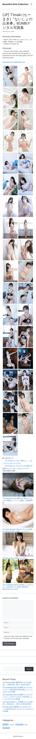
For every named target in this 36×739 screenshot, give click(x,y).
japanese (8, 458)
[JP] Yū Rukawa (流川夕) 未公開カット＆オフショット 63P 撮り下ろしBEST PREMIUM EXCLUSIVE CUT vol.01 (18, 587)
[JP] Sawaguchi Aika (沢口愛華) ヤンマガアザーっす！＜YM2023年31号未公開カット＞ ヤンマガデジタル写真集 (18, 690)
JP (12, 458)
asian (6, 724)
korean (6, 727)
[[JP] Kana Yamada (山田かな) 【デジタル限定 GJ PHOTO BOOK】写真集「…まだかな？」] (18, 527)
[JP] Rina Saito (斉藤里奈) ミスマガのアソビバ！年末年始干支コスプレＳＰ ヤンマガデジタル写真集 (18, 709)
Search (29, 669)
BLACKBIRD (11, 724)
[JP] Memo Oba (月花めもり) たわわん (15, 558)
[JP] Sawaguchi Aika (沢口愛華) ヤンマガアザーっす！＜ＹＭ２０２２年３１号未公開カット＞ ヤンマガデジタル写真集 (17, 697)
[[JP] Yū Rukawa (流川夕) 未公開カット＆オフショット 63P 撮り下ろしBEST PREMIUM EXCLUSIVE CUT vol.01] (18, 582)
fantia (26, 724)
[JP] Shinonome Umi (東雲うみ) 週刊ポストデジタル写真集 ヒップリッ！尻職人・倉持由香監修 (18, 500)
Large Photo (7, 86)
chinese (19, 724)
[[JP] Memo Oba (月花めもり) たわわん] (18, 556)
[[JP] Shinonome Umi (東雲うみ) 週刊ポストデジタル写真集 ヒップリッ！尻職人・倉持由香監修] (18, 496)
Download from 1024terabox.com (14, 62)
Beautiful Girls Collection (15, 4)
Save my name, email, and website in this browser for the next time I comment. (18, 637)
